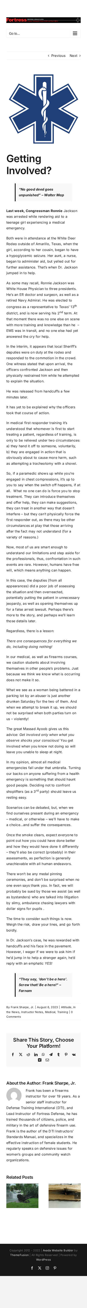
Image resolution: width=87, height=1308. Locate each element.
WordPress (43, 1259)
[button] (9, 1196)
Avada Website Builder (58, 1250)
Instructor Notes (32, 1012)
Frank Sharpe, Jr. (22, 1007)
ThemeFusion (19, 1255)
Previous (58, 55)
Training (62, 1012)
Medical (50, 1012)
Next (73, 55)
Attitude (66, 1007)
